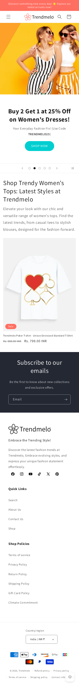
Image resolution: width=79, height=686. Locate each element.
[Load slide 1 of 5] (29, 168)
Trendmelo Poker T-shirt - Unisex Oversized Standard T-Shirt (38, 335)
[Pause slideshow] (74, 168)
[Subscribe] (65, 399)
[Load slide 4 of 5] (44, 168)
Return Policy (17, 574)
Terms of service (19, 555)
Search (13, 500)
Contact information (63, 677)
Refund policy (42, 670)
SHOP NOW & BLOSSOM (39, 150)
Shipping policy (39, 677)
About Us (14, 509)
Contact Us (15, 519)
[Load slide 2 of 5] (34, 168)
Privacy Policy (17, 564)
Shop (11, 528)
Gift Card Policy (18, 593)
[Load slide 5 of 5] (49, 168)
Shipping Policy (18, 583)
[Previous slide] (22, 168)
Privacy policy (61, 670)
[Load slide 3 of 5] (39, 168)
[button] (8, 16)
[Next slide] (57, 168)
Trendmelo (24, 670)
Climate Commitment (23, 602)
